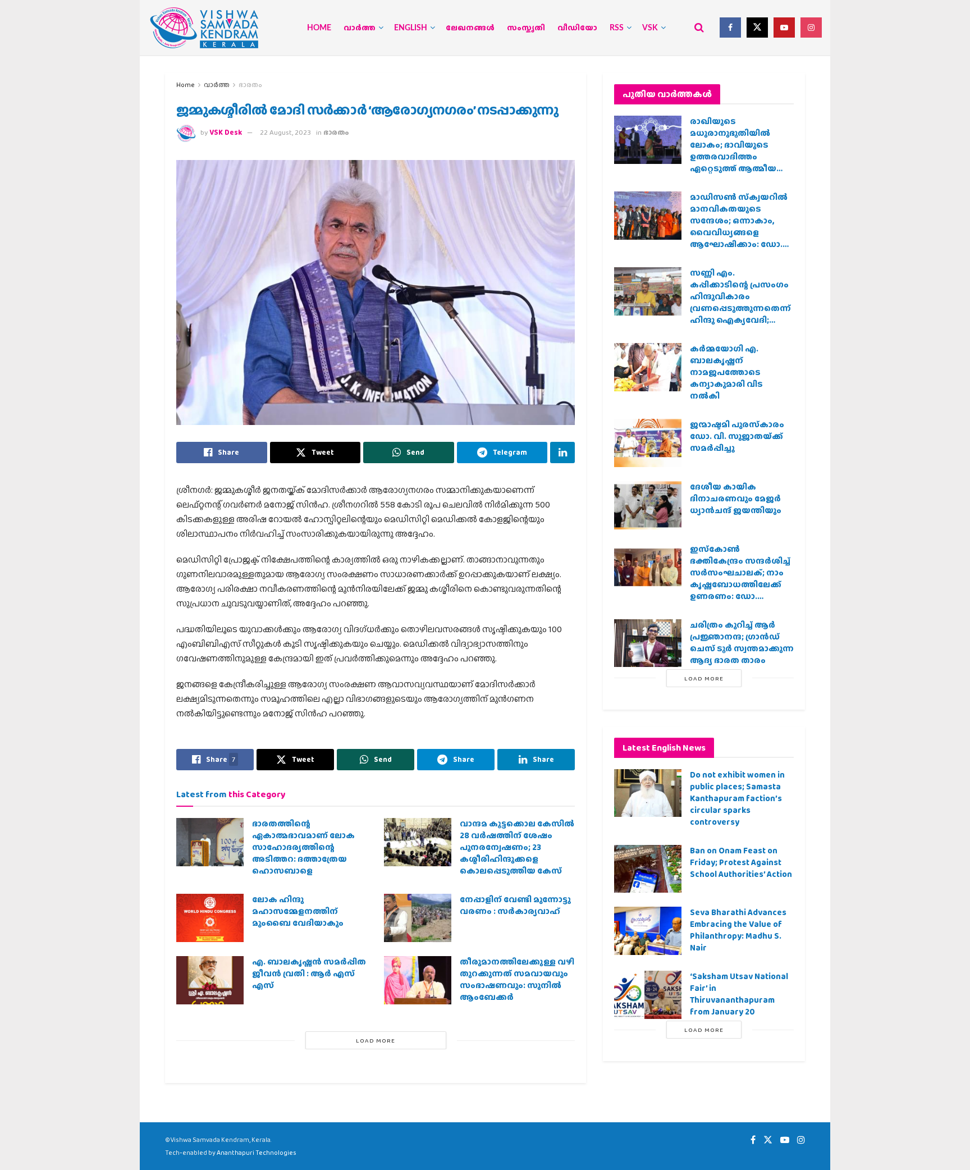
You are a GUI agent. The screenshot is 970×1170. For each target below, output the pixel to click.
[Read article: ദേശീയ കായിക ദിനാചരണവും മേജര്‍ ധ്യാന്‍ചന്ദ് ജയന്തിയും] (647, 505)
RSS (617, 28)
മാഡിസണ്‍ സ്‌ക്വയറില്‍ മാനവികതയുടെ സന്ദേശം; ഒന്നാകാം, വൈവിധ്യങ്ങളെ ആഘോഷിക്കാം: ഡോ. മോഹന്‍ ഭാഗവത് (739, 226)
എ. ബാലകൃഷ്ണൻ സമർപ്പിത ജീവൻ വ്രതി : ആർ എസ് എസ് (309, 973)
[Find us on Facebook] (730, 27)
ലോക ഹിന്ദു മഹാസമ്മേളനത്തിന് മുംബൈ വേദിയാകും (298, 911)
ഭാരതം (250, 85)
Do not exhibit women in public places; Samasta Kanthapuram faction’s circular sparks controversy (737, 798)
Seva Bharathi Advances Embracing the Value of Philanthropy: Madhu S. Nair (738, 930)
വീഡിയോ (577, 28)
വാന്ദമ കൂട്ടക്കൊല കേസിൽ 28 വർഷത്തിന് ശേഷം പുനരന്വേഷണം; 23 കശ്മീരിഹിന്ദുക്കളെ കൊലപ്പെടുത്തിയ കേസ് (517, 847)
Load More (375, 1040)
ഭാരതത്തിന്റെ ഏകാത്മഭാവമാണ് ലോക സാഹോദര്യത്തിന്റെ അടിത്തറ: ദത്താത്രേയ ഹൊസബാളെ (303, 847)
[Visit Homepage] (204, 28)
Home (319, 28)
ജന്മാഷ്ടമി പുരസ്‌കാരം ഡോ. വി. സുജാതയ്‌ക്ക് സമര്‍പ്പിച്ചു (737, 436)
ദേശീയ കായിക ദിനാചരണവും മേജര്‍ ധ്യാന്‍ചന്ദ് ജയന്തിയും (735, 499)
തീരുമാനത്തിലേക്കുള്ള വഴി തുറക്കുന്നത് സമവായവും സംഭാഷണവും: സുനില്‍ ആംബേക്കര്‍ (517, 979)
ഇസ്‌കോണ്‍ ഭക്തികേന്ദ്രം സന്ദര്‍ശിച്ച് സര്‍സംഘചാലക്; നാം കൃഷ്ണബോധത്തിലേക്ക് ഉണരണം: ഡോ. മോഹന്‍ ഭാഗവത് (740, 578)
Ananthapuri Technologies (256, 1153)
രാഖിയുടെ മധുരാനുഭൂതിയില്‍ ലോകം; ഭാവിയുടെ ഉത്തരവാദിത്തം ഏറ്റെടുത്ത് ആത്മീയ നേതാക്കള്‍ (733, 150)
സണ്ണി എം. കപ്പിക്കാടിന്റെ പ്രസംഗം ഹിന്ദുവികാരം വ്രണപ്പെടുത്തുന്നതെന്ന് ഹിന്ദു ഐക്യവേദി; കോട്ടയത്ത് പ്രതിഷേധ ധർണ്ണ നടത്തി (740, 308)
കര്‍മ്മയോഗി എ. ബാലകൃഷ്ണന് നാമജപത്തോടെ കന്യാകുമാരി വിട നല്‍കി (726, 372)
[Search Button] (699, 27)
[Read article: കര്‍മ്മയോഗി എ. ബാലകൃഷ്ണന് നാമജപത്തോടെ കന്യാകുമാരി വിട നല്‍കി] (647, 367)
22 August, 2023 (285, 132)
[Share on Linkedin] (562, 452)
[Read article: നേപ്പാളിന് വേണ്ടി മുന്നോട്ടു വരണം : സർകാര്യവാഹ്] (417, 918)
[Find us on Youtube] (784, 27)
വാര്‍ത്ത (360, 28)
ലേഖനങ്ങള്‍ (470, 28)
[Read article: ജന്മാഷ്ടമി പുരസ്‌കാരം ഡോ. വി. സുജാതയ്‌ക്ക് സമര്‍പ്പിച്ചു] (647, 443)
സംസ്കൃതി (526, 28)
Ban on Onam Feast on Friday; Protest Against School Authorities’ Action (741, 862)
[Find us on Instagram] (811, 27)
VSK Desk (225, 132)
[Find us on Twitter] (757, 27)
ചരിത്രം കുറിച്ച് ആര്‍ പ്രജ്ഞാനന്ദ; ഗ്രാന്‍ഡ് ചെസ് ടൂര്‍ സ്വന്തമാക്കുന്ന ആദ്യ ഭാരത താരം (742, 642)
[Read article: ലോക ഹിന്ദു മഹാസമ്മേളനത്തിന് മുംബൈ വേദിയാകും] (210, 918)
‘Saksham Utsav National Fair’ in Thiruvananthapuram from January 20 (739, 994)
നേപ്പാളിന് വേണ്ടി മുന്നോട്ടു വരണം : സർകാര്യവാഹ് (515, 905)
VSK (650, 28)
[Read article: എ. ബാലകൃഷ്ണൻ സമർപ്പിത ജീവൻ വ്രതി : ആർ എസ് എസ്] (210, 980)
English (410, 28)
